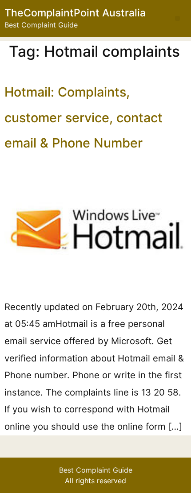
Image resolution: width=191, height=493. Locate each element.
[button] (177, 18)
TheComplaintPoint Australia (75, 13)
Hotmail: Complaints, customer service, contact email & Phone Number (83, 117)
